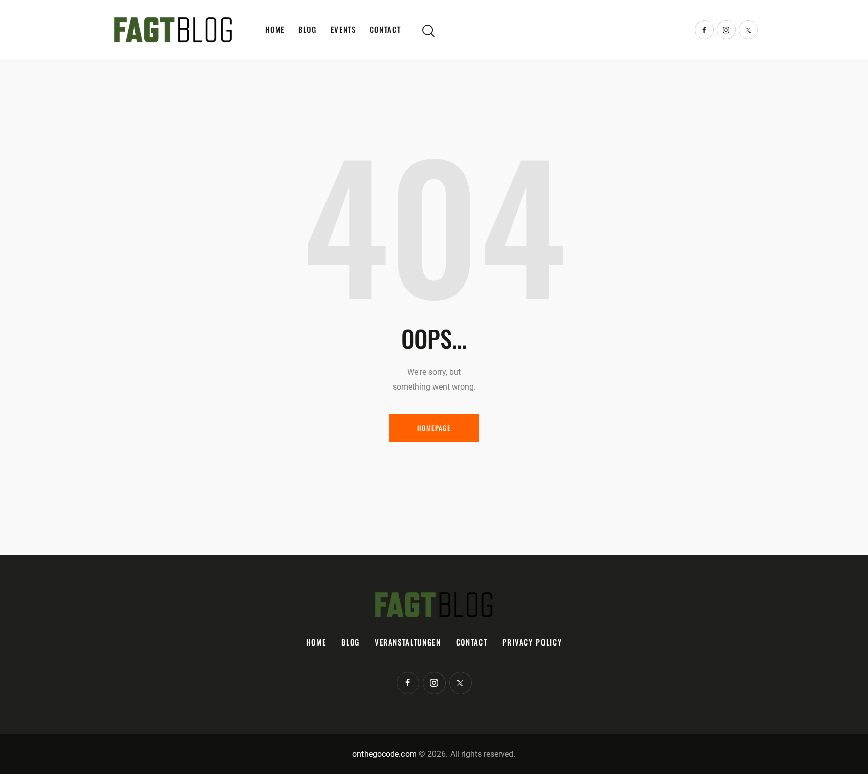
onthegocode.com (384, 754)
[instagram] (726, 29)
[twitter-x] (748, 29)
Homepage (434, 428)
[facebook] (704, 29)
